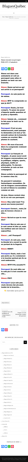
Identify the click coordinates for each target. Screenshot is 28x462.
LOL (5, 429)
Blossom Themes (7, 459)
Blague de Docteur (7, 383)
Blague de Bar (6, 371)
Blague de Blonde (7, 374)
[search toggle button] (26, 1)
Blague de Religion (7, 405)
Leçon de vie (6, 418)
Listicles (3, 424)
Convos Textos (5, 421)
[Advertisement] (14, 38)
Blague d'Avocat (7, 361)
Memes (3, 436)
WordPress (17, 459)
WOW (5, 433)
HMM (5, 426)
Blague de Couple (7, 380)
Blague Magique (7, 411)
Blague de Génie (7, 386)
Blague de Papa (7, 396)
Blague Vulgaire (7, 414)
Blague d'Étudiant (7, 367)
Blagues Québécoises (5, 57)
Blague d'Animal (7, 358)
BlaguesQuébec (14, 6)
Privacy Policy (23, 459)
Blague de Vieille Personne (9, 408)
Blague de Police (7, 399)
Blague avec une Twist (8, 355)
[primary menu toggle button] (14, 13)
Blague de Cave (7, 377)
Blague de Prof (7, 402)
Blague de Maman (7, 392)
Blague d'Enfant (7, 364)
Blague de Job (6, 389)
